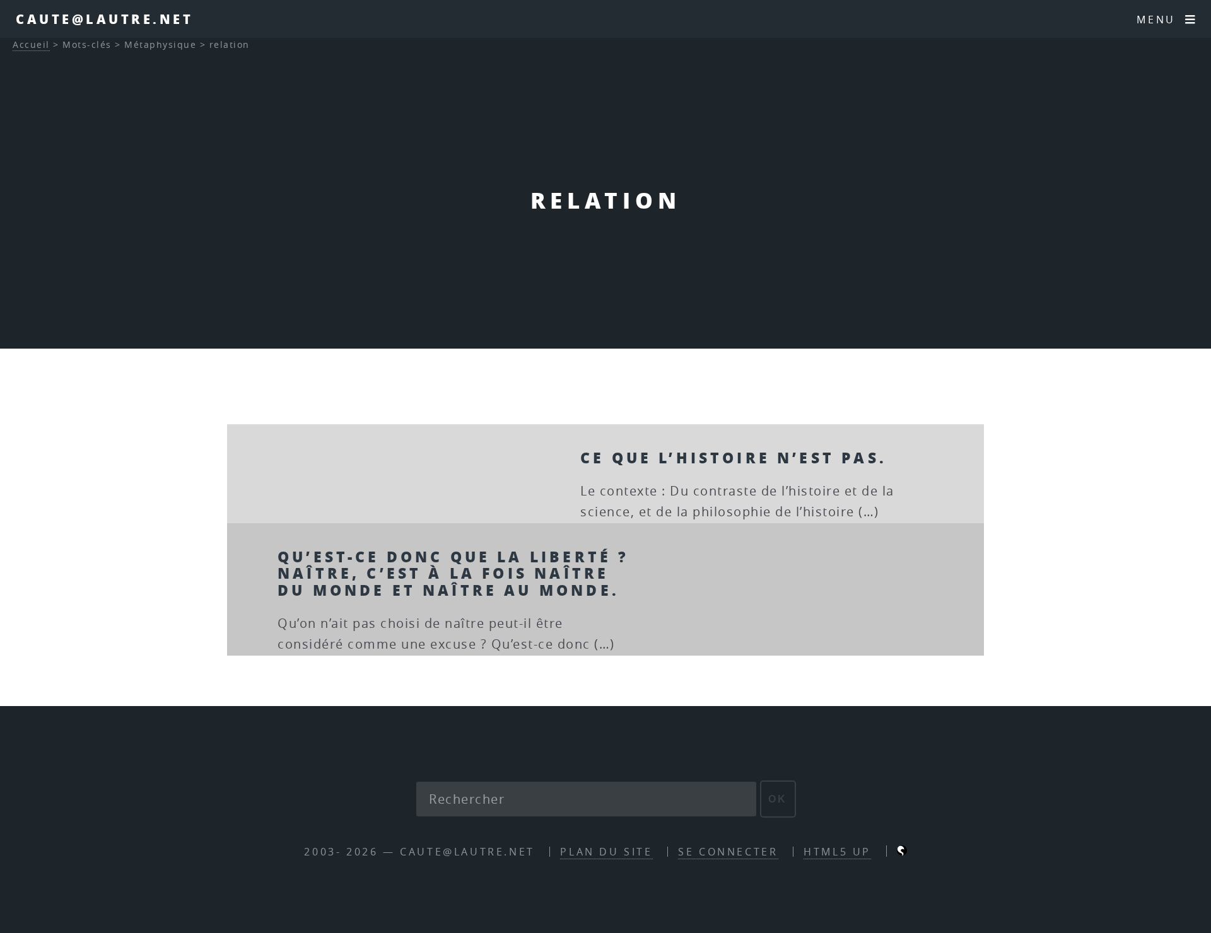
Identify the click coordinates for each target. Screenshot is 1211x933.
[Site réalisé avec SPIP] (902, 852)
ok (778, 799)
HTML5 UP (837, 852)
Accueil (31, 44)
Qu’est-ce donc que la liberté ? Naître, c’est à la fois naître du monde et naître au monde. (453, 573)
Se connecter (728, 852)
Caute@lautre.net (104, 19)
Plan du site (606, 852)
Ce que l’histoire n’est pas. (733, 457)
